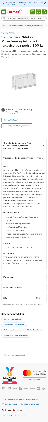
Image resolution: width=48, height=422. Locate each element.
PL (18, 415)
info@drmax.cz (11, 404)
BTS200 (28, 2)
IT (24, 415)
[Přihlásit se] (38, 11)
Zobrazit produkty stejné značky (17, 126)
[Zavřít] (45, 3)
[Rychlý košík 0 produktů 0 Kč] (44, 11)
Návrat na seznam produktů (14, 355)
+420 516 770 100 (31, 404)
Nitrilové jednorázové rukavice (16, 335)
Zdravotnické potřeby (12, 319)
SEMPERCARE (8, 33)
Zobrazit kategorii (11, 120)
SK (16, 415)
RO (22, 415)
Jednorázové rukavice (12, 330)
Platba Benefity (33, 330)
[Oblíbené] (32, 11)
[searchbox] (24, 18)
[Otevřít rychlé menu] (3, 11)
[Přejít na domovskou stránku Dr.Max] (14, 11)
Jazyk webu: (6, 410)
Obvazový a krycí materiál (14, 324)
